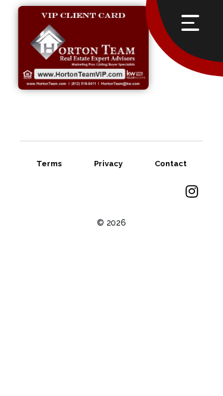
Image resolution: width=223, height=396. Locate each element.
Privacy (108, 163)
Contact (171, 163)
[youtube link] (192, 192)
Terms (49, 163)
